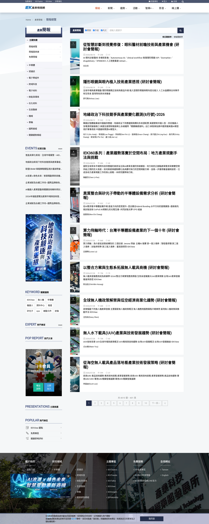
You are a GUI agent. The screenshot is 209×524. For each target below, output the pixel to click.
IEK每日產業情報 (142, 475)
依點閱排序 (178, 37)
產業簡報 (38, 20)
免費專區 (28, 1)
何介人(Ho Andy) (90, 134)
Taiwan (165, 469)
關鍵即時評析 (37, 438)
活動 (135, 8)
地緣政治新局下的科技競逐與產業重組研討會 (46, 162)
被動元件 (47, 311)
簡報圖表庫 (34, 52)
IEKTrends (112, 475)
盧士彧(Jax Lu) (111, 137)
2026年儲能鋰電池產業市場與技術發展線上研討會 (48, 196)
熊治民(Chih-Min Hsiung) (93, 284)
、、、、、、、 (131, 135)
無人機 (41, 300)
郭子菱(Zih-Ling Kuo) (158, 134)
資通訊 (32, 71)
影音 (162, 8)
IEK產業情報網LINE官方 (146, 481)
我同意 (152, 518)
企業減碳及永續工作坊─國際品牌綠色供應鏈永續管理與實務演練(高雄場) (59, 203)
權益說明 (38, 387)
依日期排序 (167, 37)
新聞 (110, 8)
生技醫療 (33, 109)
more (60, 149)
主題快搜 (33, 40)
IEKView (49, 1)
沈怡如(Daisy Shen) (91, 317)
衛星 (50, 305)
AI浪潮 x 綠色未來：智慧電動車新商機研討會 (46, 176)
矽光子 (30, 311)
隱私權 (73, 519)
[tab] (43, 40)
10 (146, 403)
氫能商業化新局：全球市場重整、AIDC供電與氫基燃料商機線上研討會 (58, 155)
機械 (31, 116)
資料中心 (40, 305)
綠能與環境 (34, 97)
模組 (98, 8)
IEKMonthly (113, 497)
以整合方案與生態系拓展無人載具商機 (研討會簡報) (126, 267)
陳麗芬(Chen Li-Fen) (91, 177)
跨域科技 (33, 84)
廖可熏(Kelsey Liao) (91, 98)
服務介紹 (31, 469)
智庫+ (148, 8)
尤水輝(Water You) (90, 347)
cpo (38, 311)
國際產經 (33, 129)
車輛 (31, 122)
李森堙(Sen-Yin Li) (122, 134)
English (165, 475)
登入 (165, 1)
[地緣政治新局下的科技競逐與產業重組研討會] (44, 247)
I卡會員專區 (140, 469)
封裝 (57, 311)
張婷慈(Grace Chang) (140, 134)
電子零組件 (34, 78)
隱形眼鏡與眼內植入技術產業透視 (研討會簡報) (122, 82)
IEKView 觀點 (37, 428)
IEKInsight (112, 492)
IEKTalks (112, 481)
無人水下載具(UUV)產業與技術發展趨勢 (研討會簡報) (127, 333)
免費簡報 (33, 57)
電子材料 (33, 90)
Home (28, 20)
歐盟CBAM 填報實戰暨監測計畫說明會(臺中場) (47, 169)
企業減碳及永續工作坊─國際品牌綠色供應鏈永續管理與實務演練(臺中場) (59, 182)
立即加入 (49, 387)
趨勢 (123, 8)
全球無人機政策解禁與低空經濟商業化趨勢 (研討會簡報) (130, 300)
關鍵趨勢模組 (35, 135)
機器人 (30, 305)
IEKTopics (39, 1)
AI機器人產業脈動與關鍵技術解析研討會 (44, 189)
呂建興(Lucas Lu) (90, 252)
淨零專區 (58, 1)
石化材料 (33, 103)
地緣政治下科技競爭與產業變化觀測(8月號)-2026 (124, 114)
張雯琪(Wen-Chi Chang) (92, 214)
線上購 (176, 8)
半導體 (32, 65)
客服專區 (154, 1)
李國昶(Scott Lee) (90, 384)
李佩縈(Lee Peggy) (106, 134)
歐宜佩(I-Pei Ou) (97, 137)
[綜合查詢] (183, 1)
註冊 (175, 1)
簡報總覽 (51, 19)
